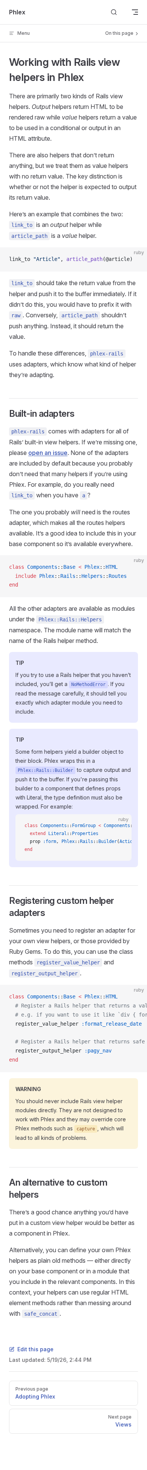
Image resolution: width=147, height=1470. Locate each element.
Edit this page (35, 1349)
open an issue (47, 452)
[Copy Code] (134, 259)
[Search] (114, 12)
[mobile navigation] (135, 12)
